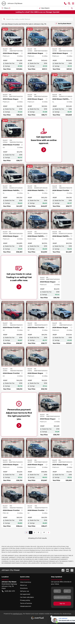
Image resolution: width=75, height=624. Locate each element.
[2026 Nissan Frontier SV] (12, 128)
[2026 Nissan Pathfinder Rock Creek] (37, 219)
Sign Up (62, 603)
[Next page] (48, 532)
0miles (20, 56)
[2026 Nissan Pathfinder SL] (62, 82)
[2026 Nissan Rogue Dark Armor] (37, 448)
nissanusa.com (25, 606)
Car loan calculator (27, 597)
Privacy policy (25, 600)
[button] (65, 3)
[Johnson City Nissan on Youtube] (66, 570)
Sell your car (24, 591)
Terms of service (26, 603)
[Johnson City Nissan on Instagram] (71, 570)
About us (23, 585)
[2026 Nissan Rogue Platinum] (12, 36)
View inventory (25, 582)
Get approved (25, 594)
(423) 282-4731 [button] (10, 591)
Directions (24, 588)
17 (44, 532)
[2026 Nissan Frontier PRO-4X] (12, 493)
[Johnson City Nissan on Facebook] (62, 570)
